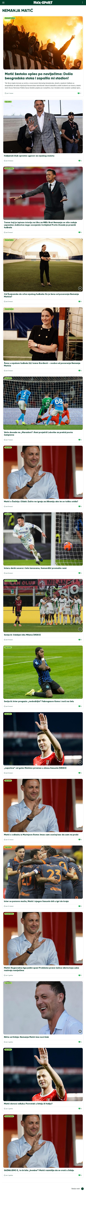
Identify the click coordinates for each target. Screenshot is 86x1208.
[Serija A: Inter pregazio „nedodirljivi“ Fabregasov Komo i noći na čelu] (43, 672)
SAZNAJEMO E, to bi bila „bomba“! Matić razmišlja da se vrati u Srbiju (39, 1170)
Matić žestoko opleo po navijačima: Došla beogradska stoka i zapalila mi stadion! (39, 76)
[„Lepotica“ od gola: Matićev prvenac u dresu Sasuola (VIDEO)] (43, 738)
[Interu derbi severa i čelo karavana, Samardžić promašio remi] (43, 539)
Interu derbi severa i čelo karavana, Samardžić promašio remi (35, 568)
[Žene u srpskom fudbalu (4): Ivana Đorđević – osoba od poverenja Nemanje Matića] (43, 334)
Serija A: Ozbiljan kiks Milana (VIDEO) (22, 635)
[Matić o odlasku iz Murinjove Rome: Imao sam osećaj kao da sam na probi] (43, 805)
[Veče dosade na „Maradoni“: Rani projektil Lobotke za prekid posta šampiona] (43, 403)
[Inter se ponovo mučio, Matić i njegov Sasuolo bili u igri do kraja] (43, 872)
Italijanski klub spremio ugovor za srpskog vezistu (29, 155)
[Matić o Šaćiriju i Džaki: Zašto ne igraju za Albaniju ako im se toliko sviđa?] (43, 472)
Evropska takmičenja (10, 581)
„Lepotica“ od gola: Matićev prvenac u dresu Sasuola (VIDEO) (35, 768)
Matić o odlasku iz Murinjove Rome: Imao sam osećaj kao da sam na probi (41, 834)
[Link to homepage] (43, 2)
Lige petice (8, 101)
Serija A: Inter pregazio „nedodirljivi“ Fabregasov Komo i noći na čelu (39, 701)
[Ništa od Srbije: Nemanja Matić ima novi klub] (43, 1007)
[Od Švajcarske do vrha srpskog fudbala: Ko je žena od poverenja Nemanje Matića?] (43, 265)
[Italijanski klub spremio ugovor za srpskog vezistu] (43, 126)
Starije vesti (75, 1189)
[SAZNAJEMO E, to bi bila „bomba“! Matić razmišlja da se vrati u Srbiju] (43, 1141)
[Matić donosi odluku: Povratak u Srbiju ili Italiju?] (43, 1074)
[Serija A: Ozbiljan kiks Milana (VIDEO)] (43, 605)
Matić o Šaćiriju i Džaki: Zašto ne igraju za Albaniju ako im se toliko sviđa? (41, 501)
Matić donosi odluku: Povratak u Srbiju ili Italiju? (28, 1103)
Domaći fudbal (10, 18)
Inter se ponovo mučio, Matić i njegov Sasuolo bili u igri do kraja (36, 901)
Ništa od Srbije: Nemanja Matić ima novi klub (26, 1037)
